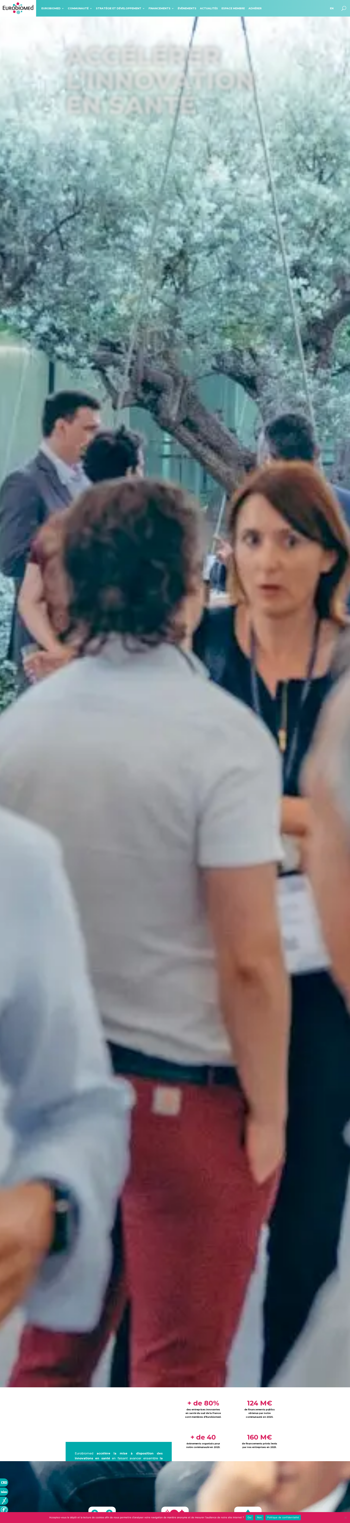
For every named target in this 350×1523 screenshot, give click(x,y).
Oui (250, 1517)
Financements (159, 8)
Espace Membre (233, 8)
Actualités (209, 8)
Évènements (187, 8)
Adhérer (255, 8)
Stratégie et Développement (118, 8)
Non (259, 1517)
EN (332, 8)
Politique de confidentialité (283, 1517)
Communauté (78, 8)
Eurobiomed (51, 8)
